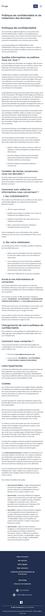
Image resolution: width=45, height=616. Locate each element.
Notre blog (22, 580)
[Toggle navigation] (40, 6)
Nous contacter (22, 568)
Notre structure (22, 557)
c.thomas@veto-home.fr (24, 595)
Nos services (22, 560)
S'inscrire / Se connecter (22, 584)
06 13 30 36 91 (24, 590)
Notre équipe (22, 564)
